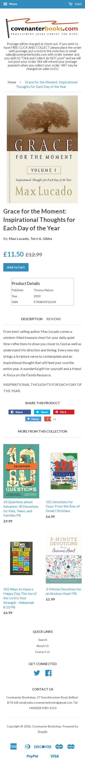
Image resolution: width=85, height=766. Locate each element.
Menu (12, 4)
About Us (42, 646)
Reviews (53, 319)
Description (31, 319)
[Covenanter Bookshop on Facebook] (48, 674)
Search (42, 640)
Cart (78, 4)
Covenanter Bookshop (46, 726)
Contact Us (42, 652)
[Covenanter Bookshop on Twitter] (37, 674)
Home (12, 82)
